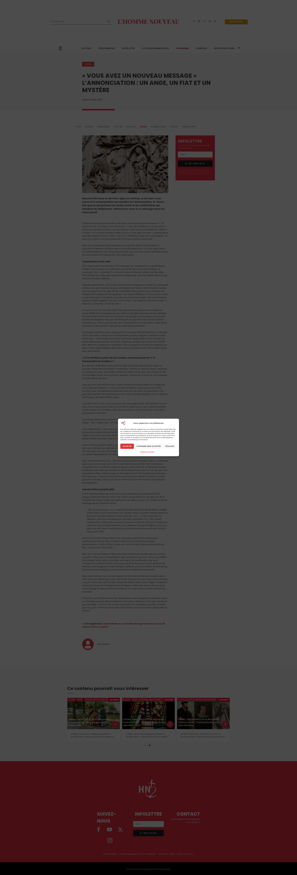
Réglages (169, 446)
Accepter (127, 446)
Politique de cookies (147, 452)
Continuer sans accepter (148, 446)
